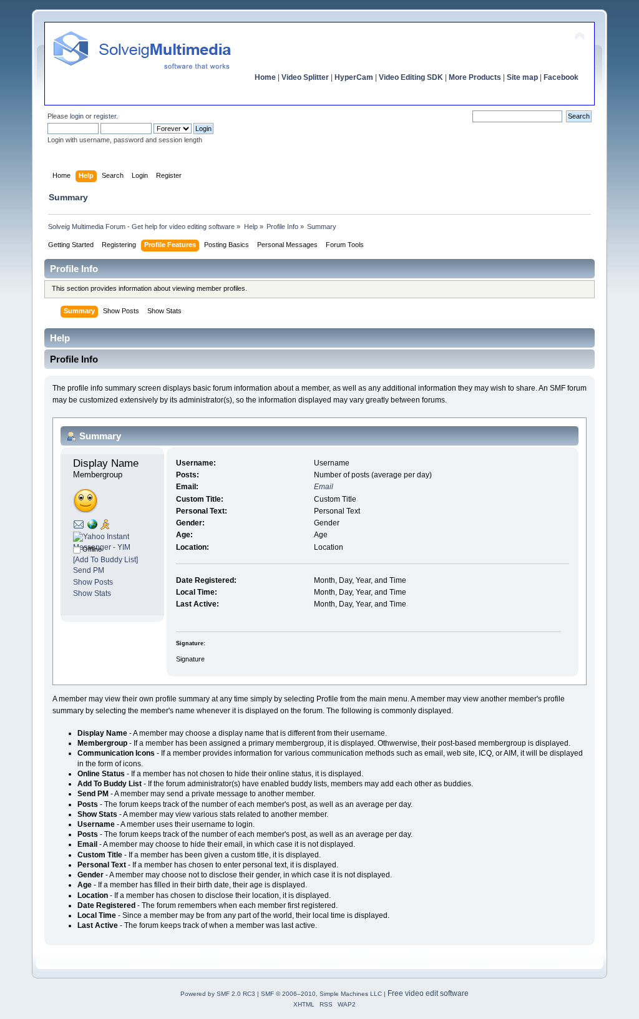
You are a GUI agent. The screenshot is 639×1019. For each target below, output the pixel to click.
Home (265, 77)
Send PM (88, 570)
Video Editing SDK (411, 77)
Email (323, 486)
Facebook (561, 77)
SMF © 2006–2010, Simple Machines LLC (321, 993)
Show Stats (92, 593)
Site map (522, 77)
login (77, 116)
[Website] (92, 526)
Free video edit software (428, 993)
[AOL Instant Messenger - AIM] (104, 527)
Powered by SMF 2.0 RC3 (217, 993)
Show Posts (93, 582)
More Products (475, 77)
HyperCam (353, 77)
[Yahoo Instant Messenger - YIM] (112, 547)
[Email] (78, 526)
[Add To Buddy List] (105, 559)
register (105, 116)
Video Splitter (305, 77)
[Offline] (76, 549)
